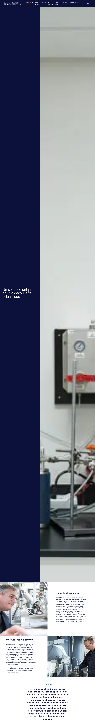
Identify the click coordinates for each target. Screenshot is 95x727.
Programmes (73, 2)
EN (88, 3)
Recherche (28, 2)
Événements (64, 2)
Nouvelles (43, 2)
